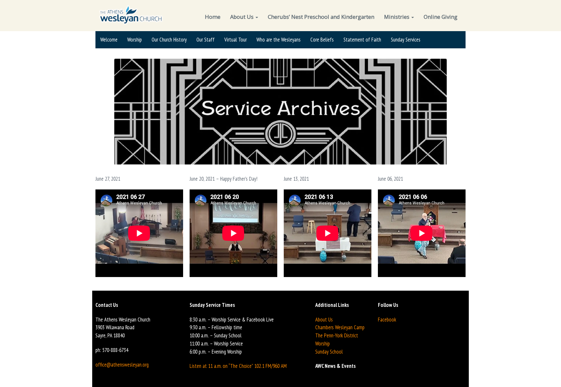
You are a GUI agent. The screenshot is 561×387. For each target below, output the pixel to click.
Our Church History (169, 39)
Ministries (397, 16)
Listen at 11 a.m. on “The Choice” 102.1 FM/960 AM (238, 365)
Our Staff (205, 39)
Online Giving (440, 16)
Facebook (387, 319)
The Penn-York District (336, 335)
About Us (242, 16)
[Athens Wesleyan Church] (132, 14)
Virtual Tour (235, 39)
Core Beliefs (322, 39)
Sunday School (329, 351)
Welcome (109, 39)
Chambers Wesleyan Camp (340, 327)
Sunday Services (405, 39)
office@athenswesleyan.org (122, 364)
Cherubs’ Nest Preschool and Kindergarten (321, 16)
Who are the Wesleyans (278, 39)
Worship (134, 39)
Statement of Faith (362, 39)
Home (212, 16)
